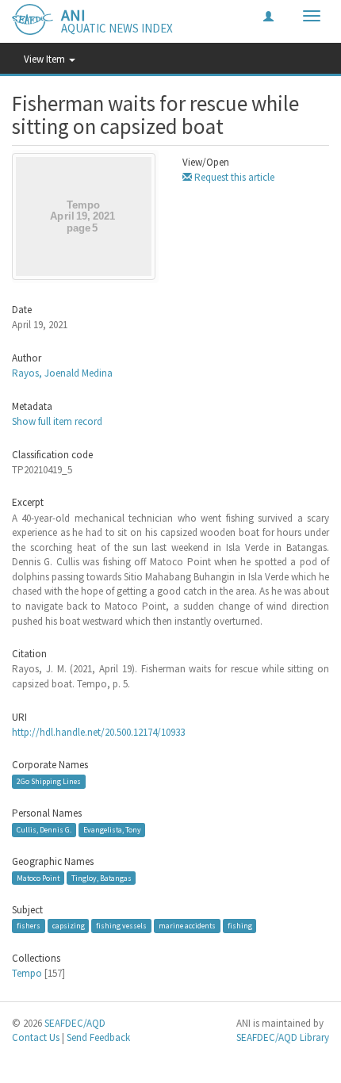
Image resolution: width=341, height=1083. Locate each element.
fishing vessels (121, 925)
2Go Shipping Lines (49, 781)
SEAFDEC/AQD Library (282, 1037)
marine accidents (187, 925)
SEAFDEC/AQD (74, 1023)
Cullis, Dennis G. (44, 830)
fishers (28, 925)
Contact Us (35, 1037)
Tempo (27, 973)
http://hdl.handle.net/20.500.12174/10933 (98, 732)
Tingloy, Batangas (101, 877)
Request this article (233, 177)
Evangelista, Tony (112, 830)
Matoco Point (38, 877)
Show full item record (57, 421)
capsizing (68, 925)
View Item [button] (45, 59)
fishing (240, 925)
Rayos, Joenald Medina (62, 373)
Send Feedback (98, 1037)
